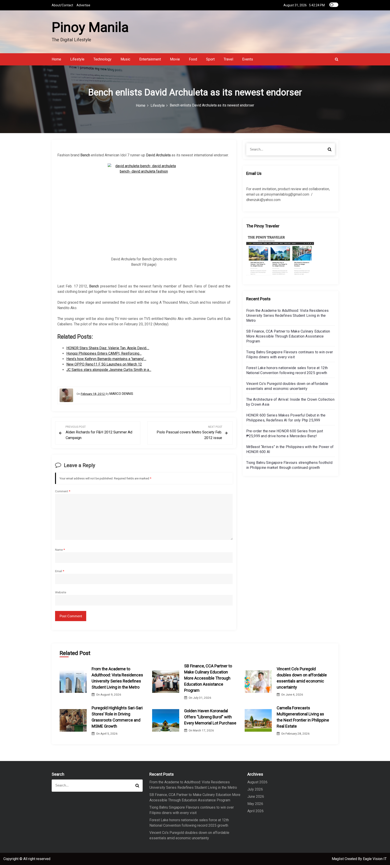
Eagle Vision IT (375, 859)
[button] (336, 59)
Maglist (338, 859)
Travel (228, 59)
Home (56, 59)
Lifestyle (77, 59)
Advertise (83, 5)
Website (60, 592)
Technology (102, 59)
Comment (62, 491)
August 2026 (257, 782)
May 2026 (255, 804)
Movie (175, 59)
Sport (210, 59)
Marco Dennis (121, 394)
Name (60, 549)
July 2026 (255, 789)
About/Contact (62, 5)
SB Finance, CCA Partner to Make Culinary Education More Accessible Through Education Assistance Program (288, 336)
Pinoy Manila (90, 27)
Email (59, 571)
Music (125, 59)
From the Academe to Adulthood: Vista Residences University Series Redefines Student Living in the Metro (287, 315)
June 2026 (255, 796)
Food (193, 59)
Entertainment (150, 59)
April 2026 (255, 811)
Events (247, 59)
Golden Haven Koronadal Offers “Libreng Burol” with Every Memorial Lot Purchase (210, 716)
